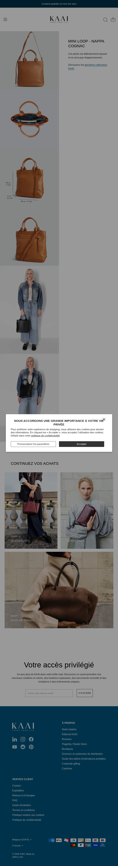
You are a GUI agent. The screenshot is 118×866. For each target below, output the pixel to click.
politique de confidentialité (45, 435)
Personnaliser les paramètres (33, 444)
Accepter (81, 444)
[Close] (104, 419)
